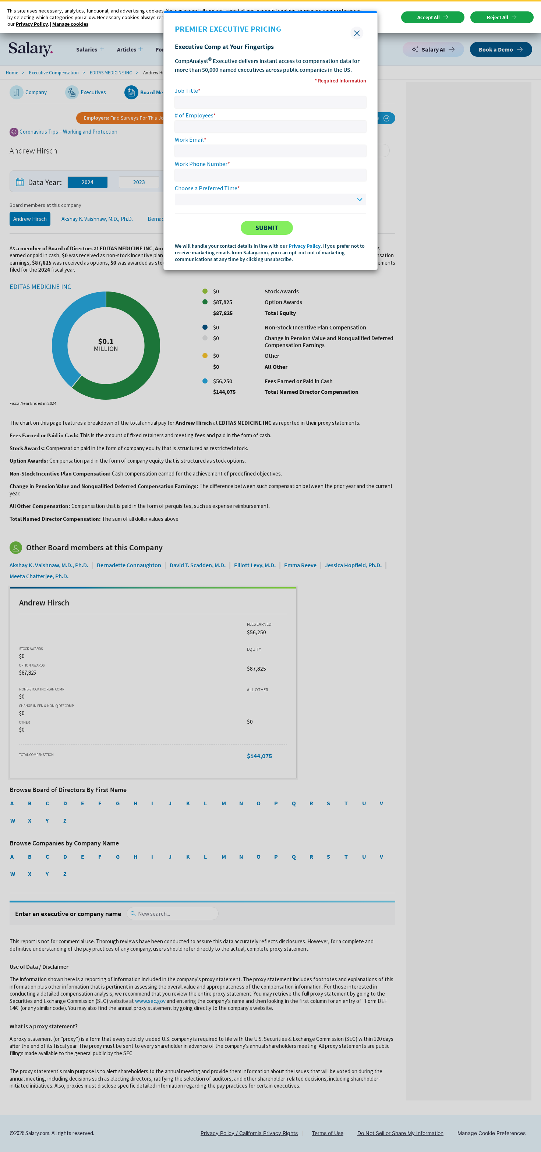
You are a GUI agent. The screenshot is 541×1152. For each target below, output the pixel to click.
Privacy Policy (305, 246)
